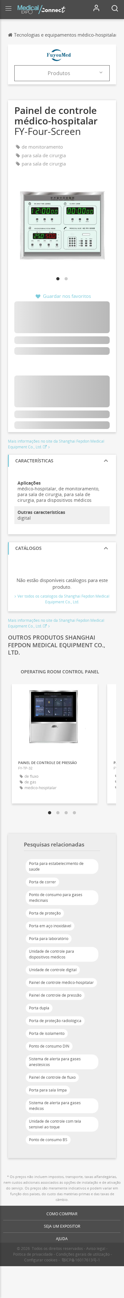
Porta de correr (42, 882)
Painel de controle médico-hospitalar (61, 982)
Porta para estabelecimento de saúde (56, 866)
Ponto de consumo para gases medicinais (55, 897)
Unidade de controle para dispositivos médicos (51, 954)
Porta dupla (39, 1008)
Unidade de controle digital (53, 969)
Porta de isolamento (47, 1033)
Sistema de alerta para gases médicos (55, 1105)
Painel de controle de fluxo (52, 1077)
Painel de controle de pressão (55, 995)
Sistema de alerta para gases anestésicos (55, 1061)
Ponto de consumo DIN (49, 1046)
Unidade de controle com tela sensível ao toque (55, 1124)
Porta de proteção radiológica (55, 1020)
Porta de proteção (45, 913)
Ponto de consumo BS (48, 1139)
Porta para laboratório (48, 938)
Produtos (59, 73)
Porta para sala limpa (48, 1090)
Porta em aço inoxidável (50, 926)
